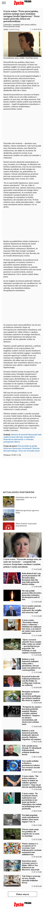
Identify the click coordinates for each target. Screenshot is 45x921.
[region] (20, 125)
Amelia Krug (14, 29)
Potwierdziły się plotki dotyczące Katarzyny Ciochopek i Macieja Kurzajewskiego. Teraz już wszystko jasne (21, 448)
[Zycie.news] (22, 2)
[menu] (4, 3)
